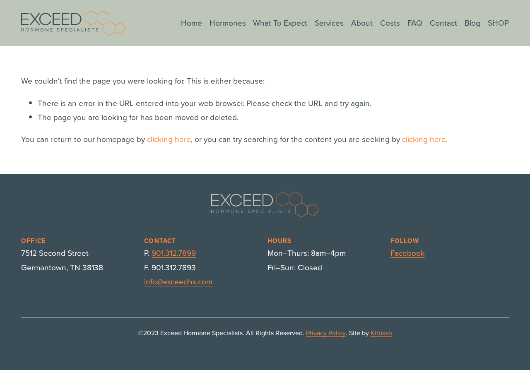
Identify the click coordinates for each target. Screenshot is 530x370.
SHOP (498, 22)
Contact (443, 22)
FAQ (414, 22)
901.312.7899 (174, 252)
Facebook (407, 252)
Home (191, 22)
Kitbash (381, 332)
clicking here (169, 138)
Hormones (228, 22)
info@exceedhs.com (178, 281)
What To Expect (280, 22)
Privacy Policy (326, 332)
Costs (390, 22)
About (362, 22)
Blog (472, 22)
